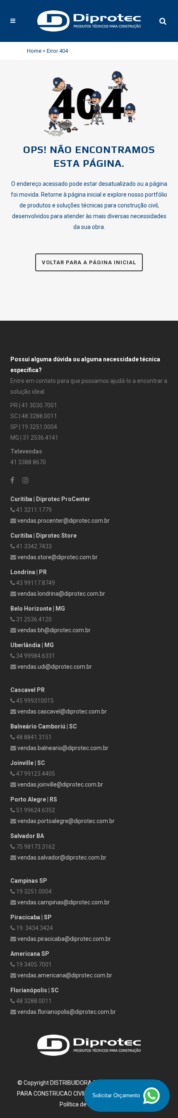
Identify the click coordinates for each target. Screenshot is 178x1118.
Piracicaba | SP (31, 917)
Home (34, 51)
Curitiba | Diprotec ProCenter (50, 499)
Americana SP (29, 953)
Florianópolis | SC (34, 990)
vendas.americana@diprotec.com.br (64, 975)
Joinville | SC (27, 763)
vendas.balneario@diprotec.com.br (62, 748)
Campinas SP (28, 880)
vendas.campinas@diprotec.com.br (63, 902)
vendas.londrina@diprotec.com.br (61, 593)
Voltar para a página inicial (89, 262)
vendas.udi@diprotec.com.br (54, 666)
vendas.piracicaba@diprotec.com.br (64, 938)
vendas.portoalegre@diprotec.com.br (66, 821)
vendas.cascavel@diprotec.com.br (62, 711)
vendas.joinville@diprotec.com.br (60, 784)
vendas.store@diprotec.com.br (57, 557)
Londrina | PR (28, 572)
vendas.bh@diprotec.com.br (54, 630)
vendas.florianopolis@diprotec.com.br (66, 1011)
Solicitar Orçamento (117, 1095)
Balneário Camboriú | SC (43, 726)
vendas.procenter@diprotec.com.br (63, 520)
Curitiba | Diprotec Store (43, 535)
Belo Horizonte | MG (37, 608)
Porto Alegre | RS (33, 799)
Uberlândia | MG (32, 645)
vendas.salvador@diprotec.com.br (61, 857)
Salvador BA (27, 836)
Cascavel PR (27, 690)
